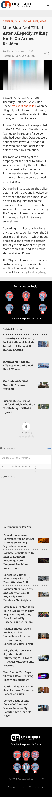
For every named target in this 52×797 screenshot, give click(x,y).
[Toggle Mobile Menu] (48, 5)
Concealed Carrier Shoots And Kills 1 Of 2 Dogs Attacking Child (17, 578)
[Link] (29, 466)
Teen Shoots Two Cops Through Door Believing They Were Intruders (18, 675)
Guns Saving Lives (26, 21)
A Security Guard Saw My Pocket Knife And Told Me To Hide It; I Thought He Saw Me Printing (18, 344)
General (8, 21)
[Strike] (12, 466)
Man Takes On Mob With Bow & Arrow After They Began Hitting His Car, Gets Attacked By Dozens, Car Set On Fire (18, 614)
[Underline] (9, 466)
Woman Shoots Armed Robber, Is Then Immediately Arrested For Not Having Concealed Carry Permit (18, 636)
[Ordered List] (16, 466)
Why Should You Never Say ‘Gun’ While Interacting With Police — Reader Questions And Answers (18, 658)
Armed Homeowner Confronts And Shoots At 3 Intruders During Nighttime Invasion (18, 540)
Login (49, 448)
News (43, 21)
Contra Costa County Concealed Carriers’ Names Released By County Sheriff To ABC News (17, 708)
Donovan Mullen (25, 55)
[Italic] (6, 466)
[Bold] (2, 466)
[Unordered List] (19, 466)
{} (33, 466)
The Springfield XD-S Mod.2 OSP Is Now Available (15, 385)
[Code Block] (26, 466)
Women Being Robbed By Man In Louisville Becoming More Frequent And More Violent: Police (18, 560)
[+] (36, 466)
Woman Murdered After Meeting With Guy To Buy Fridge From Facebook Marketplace (18, 594)
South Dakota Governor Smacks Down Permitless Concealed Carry (18, 690)
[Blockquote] (22, 466)
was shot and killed (24, 106)
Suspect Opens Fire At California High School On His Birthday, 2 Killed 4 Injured (19, 406)
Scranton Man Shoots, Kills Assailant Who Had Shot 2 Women (18, 365)
